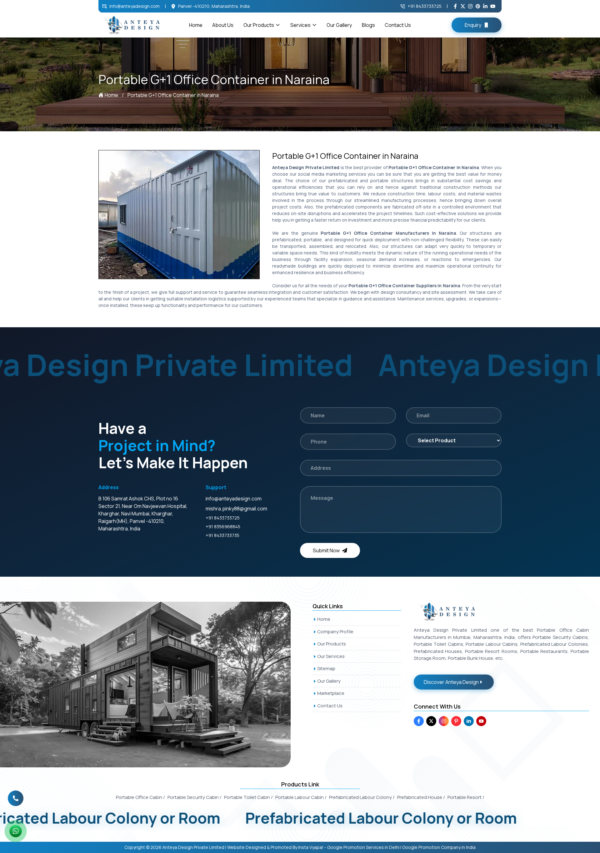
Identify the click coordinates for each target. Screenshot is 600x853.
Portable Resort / (466, 797)
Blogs (368, 25)
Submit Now (326, 550)
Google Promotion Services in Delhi (363, 847)
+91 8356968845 (223, 526)
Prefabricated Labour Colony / (362, 797)
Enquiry (473, 25)
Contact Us (398, 25)
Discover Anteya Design (451, 682)
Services (300, 25)
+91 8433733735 (222, 535)
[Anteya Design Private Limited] (152, 684)
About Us (222, 25)
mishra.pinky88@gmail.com (236, 508)
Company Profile (335, 631)
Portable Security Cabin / (195, 797)
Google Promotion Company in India (439, 847)
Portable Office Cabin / (140, 797)
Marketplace (330, 693)
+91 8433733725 (425, 6)
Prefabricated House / (421, 797)
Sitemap (326, 668)
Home (195, 25)
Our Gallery (339, 25)
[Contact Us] (15, 797)
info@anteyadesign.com (134, 6)
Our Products (258, 25)
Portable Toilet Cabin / (248, 797)
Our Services (331, 656)
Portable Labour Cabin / (301, 797)
